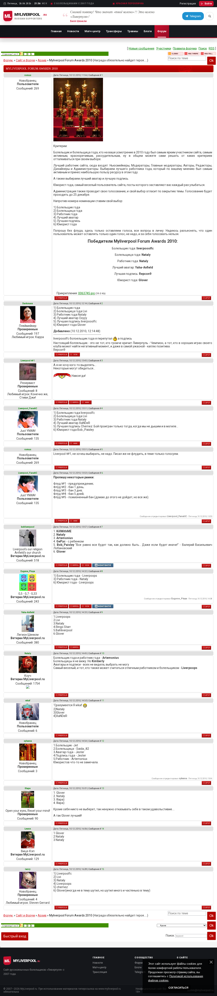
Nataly (28, 653)
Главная (56, 31)
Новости (73, 31)
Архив (42, 60)
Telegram (140, 972)
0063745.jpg (86, 293)
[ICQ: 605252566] (74, 354)
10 (103, 653)
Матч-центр (92, 31)
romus (27, 75)
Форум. (8, 60)
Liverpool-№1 (28, 360)
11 (103, 700)
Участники (163, 48)
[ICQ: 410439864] (86, 565)
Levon (28, 829)
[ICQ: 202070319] (86, 606)
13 (103, 788)
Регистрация (188, 3)
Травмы (132, 31)
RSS (211, 48)
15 (103, 869)
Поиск (203, 48)
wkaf (27, 700)
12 (103, 741)
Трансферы (114, 31)
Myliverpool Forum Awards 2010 (70, 60)
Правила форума (185, 48)
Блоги (148, 31)
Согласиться (178, 987)
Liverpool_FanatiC (27, 408)
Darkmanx (27, 303)
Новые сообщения (141, 48)
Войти (208, 3)
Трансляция (100, 972)
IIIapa (28, 788)
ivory (27, 869)
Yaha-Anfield (27, 612)
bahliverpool (27, 527)
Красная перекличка (130, 4)
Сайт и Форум (25, 60)
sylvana (28, 741)
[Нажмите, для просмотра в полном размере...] (78, 140)
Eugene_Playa (28, 571)
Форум (161, 31)
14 (103, 829)
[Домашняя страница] (86, 402)
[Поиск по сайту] (210, 16)
